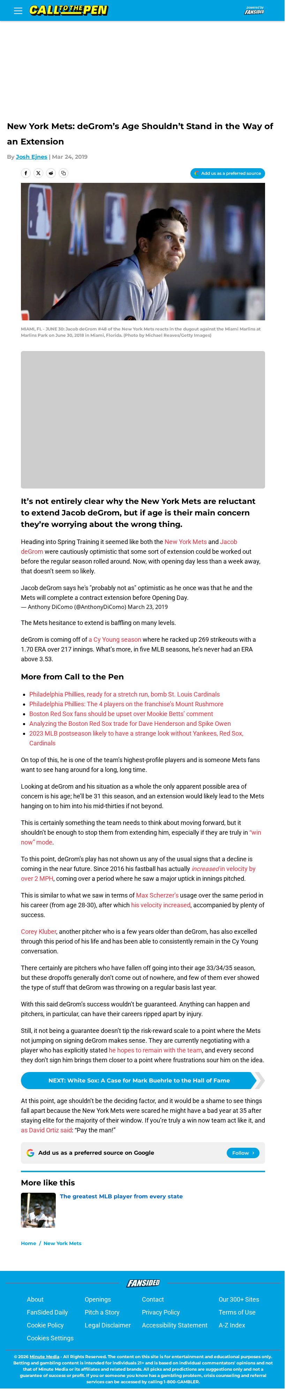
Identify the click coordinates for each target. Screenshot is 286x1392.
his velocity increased (160, 905)
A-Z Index (232, 1325)
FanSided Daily (47, 1312)
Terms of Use (237, 1312)
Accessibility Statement (175, 1325)
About (35, 1299)
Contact (153, 1299)
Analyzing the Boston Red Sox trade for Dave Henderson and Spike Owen (130, 723)
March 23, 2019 (148, 607)
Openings (98, 1299)
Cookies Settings (50, 1338)
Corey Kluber (38, 931)
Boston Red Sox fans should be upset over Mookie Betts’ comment (121, 713)
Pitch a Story (102, 1312)
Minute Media (44, 1356)
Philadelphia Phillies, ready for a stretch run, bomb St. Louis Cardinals (124, 694)
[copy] (63, 173)
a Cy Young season (115, 639)
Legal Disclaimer (108, 1325)
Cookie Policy (45, 1325)
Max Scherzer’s (157, 895)
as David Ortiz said (46, 1130)
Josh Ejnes (31, 157)
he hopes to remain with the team (155, 1050)
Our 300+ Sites (239, 1299)
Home (28, 1243)
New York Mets (186, 541)
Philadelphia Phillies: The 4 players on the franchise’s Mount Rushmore (126, 704)
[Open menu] (18, 10)
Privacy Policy (161, 1312)
